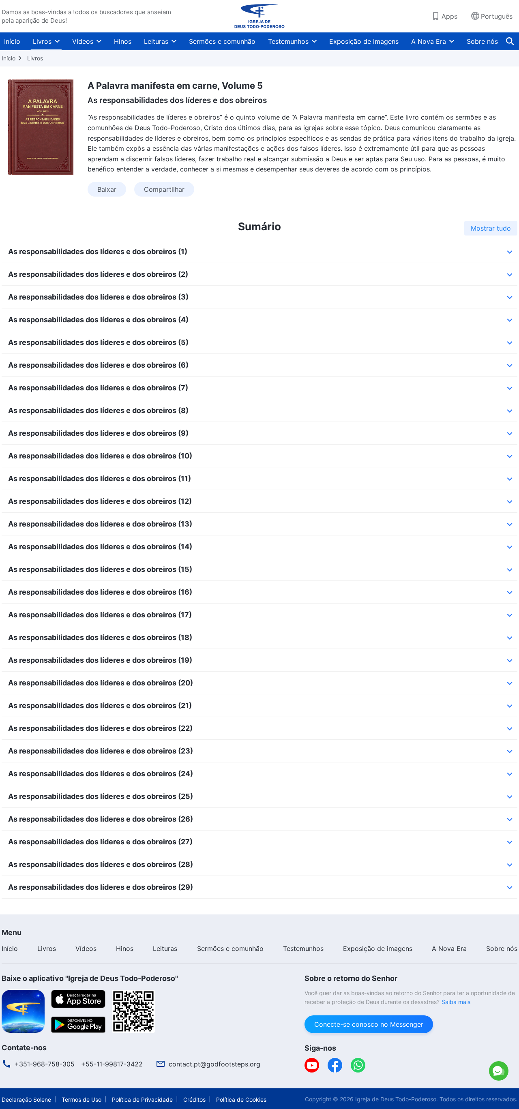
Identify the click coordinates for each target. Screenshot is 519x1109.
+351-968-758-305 (45, 1064)
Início (12, 41)
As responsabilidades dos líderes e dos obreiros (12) (100, 501)
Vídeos (82, 41)
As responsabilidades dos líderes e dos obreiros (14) (100, 546)
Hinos (122, 41)
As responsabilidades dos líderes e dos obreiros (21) (100, 705)
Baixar (106, 189)
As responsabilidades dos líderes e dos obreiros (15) (100, 569)
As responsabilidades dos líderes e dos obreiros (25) (100, 796)
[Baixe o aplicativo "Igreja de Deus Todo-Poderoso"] (23, 1010)
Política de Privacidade (142, 1099)
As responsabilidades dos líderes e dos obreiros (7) (98, 387)
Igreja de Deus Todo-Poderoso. (396, 1099)
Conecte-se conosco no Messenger (368, 1024)
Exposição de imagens (364, 41)
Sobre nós (482, 41)
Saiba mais (456, 1001)
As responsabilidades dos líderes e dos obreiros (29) (100, 887)
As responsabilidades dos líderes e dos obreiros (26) (100, 819)
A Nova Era (428, 41)
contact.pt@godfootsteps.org (214, 1064)
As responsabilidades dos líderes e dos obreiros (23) (100, 751)
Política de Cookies (241, 1099)
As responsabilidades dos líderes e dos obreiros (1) (97, 251)
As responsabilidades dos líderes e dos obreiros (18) (100, 637)
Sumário (259, 226)
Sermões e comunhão (222, 41)
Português (497, 16)
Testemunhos (288, 41)
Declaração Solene (26, 1099)
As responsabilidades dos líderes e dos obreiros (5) (98, 342)
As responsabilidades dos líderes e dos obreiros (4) (98, 319)
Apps (449, 16)
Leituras (156, 41)
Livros (42, 41)
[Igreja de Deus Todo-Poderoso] (259, 16)
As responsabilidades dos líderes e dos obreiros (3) (98, 297)
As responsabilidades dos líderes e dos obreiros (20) (100, 683)
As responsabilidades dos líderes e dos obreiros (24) (100, 773)
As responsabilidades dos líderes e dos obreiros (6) (98, 365)
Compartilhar (164, 189)
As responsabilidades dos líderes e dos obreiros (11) (99, 478)
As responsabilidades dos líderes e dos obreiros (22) (100, 728)
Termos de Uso (81, 1099)
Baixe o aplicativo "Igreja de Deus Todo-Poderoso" (90, 978)
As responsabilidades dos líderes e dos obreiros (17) (100, 614)
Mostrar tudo (491, 228)
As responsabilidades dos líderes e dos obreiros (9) (98, 433)
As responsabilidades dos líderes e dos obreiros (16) (100, 592)
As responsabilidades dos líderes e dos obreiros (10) (100, 456)
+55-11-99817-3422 (112, 1064)
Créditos (194, 1099)
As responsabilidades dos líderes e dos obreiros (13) (100, 524)
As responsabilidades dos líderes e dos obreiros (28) (100, 864)
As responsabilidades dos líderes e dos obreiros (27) (100, 841)
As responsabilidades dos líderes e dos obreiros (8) (98, 410)
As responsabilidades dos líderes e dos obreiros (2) (98, 274)
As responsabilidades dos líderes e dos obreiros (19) (100, 660)
